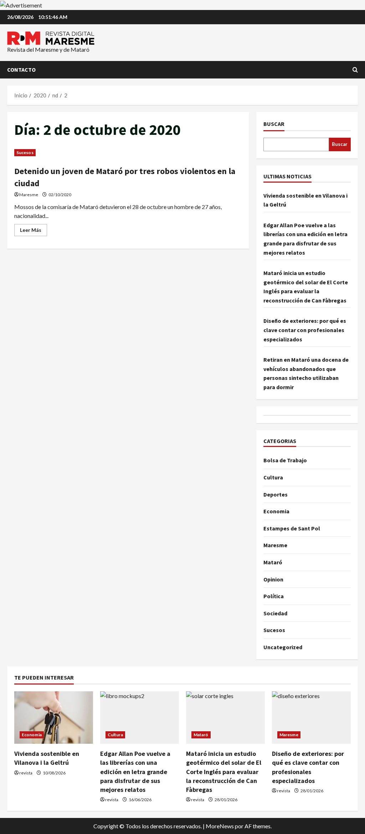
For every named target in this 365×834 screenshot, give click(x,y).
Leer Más (33, 231)
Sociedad (275, 613)
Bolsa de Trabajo (285, 460)
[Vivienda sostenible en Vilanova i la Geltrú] (53, 717)
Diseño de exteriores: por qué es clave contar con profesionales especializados (304, 329)
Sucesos (25, 152)
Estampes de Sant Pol (291, 528)
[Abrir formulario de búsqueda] (355, 70)
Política (273, 596)
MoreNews (220, 826)
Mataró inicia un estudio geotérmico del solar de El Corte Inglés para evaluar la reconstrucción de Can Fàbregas (223, 771)
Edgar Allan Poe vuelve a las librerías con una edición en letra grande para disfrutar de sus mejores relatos (135, 771)
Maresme (28, 194)
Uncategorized (282, 647)
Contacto (21, 69)
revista (25, 772)
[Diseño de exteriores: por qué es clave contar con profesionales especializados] (311, 717)
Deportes (275, 494)
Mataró (272, 562)
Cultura (273, 477)
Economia (276, 511)
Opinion (273, 579)
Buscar (273, 123)
